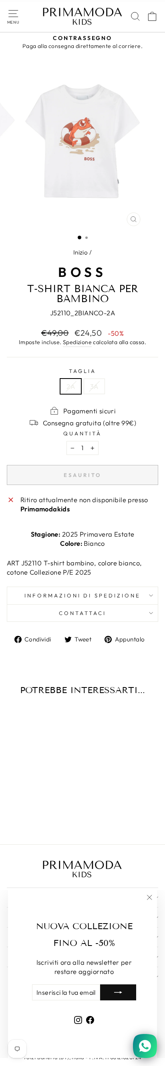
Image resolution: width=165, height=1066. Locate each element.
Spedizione (77, 342)
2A (70, 386)
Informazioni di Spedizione (82, 595)
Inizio (80, 252)
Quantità (82, 433)
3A (94, 386)
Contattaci (82, 613)
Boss (82, 272)
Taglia (82, 371)
